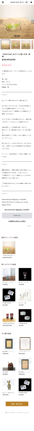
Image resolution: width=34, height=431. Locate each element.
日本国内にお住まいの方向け (17, 221)
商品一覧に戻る (17, 404)
